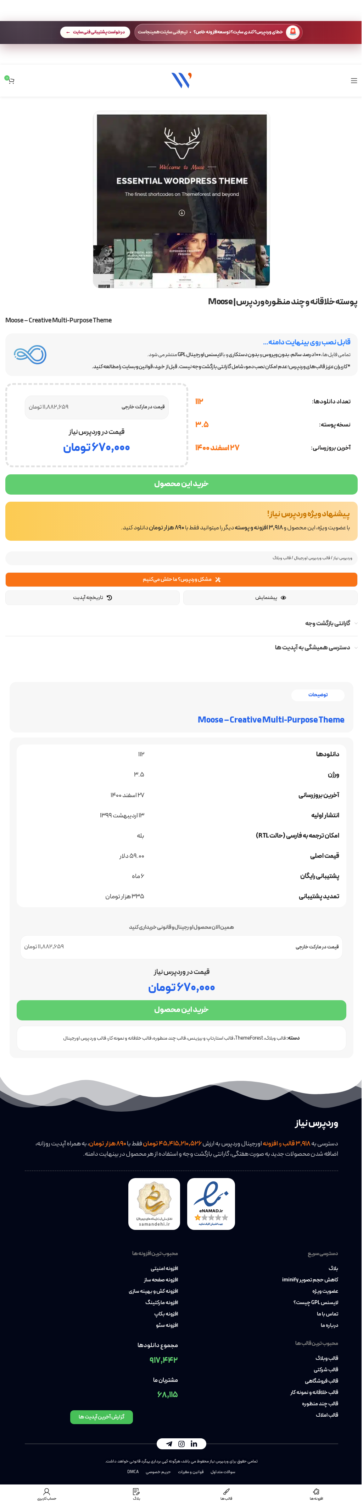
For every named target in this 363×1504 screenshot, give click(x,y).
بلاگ (333, 1269)
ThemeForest (249, 1038)
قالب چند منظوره (169, 1038)
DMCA (133, 1472)
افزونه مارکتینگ (161, 1303)
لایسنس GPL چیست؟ (316, 1303)
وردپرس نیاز (342, 558)
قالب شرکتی (326, 1370)
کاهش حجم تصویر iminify (310, 1280)
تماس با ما (327, 1314)
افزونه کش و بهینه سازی (153, 1291)
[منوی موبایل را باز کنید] (354, 80)
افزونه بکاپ (166, 1314)
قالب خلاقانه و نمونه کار (129, 1038)
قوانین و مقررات (190, 1472)
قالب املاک (327, 1415)
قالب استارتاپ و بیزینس (210, 1038)
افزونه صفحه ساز (161, 1280)
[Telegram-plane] (169, 1444)
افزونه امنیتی (164, 1269)
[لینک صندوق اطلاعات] (181, 521)
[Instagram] (181, 1444)
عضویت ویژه (325, 1291)
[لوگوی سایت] (181, 80)
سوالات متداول (223, 1472)
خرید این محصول (181, 484)
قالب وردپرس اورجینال (312, 558)
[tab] (318, 695)
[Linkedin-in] (193, 1444)
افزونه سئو (167, 1325)
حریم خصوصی (158, 1472)
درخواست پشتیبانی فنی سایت (99, 32)
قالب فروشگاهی (321, 1381)
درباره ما (329, 1325)
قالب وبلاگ (282, 558)
